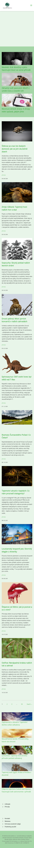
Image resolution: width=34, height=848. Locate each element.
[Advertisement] (17, 29)
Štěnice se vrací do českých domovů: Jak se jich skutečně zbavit (14, 149)
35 (22, 704)
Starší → (29, 704)
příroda (4, 175)
